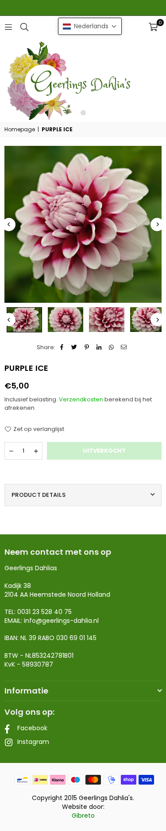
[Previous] (8, 224)
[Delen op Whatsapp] (111, 347)
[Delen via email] (124, 347)
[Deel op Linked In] (99, 347)
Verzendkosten (81, 399)
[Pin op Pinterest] (87, 347)
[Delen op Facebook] (62, 347)
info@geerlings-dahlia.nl (61, 620)
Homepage (19, 129)
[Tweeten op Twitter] (74, 347)
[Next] (157, 224)
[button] (153, 27)
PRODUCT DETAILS (39, 495)
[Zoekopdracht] (24, 27)
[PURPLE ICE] (24, 320)
